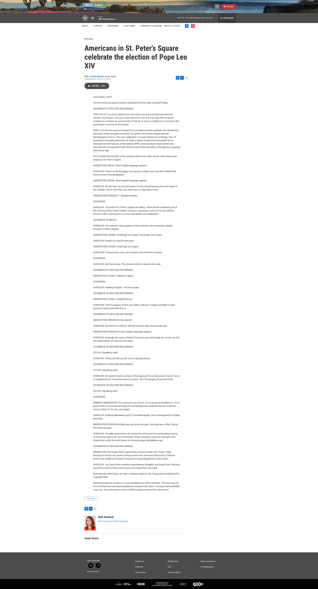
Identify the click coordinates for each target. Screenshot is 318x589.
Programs (113, 26)
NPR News (88, 39)
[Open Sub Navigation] (90, 26)
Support (98, 26)
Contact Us (139, 561)
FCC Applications (207, 567)
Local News (129, 26)
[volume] (92, 18)
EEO (169, 567)
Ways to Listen (171, 26)
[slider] (96, 18)
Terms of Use (140, 572)
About (85, 26)
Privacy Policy (173, 561)
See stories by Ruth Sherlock (113, 521)
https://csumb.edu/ (208, 561)
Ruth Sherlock (98, 76)
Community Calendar (151, 26)
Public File (139, 567)
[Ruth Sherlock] (90, 523)
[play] (85, 18)
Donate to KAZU (174, 572)
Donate (230, 6)
